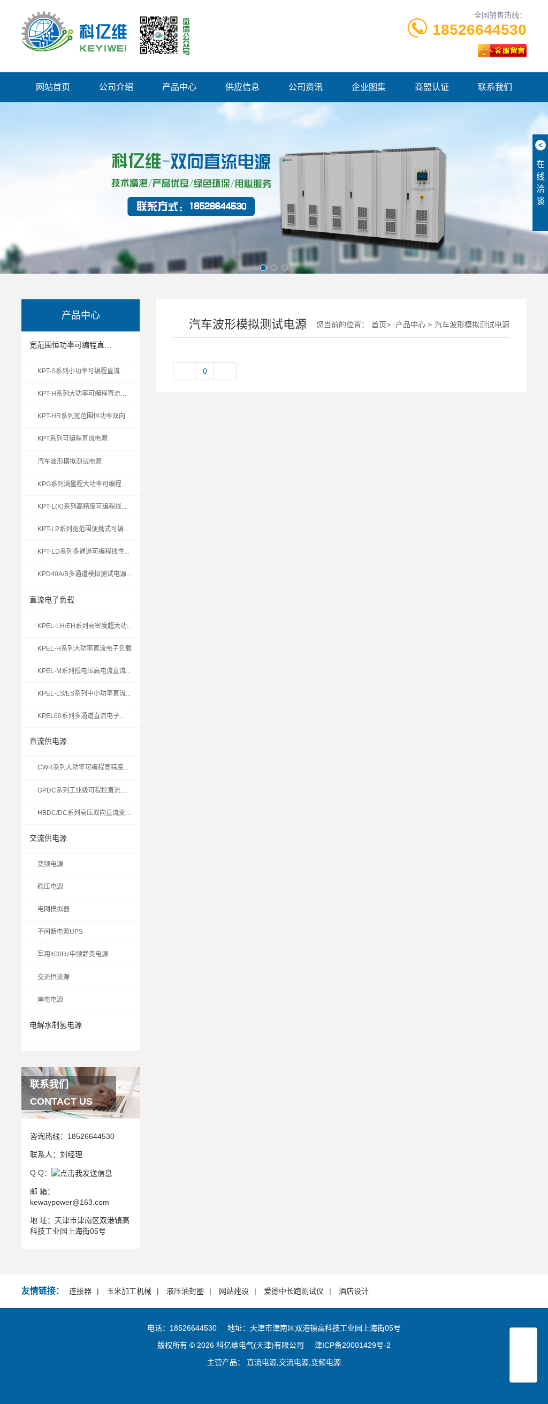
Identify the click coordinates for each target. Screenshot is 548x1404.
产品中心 (179, 87)
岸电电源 (50, 999)
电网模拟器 (53, 909)
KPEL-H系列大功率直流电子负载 (84, 648)
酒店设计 (354, 1291)
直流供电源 (48, 741)
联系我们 (495, 87)
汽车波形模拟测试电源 (69, 461)
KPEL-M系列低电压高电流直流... (84, 671)
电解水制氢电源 (55, 1025)
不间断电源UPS (60, 931)
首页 (378, 324)
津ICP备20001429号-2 (353, 1345)
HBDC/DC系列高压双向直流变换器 (87, 813)
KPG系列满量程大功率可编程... (81, 484)
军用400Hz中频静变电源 (72, 954)
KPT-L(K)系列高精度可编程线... (81, 506)
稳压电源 (50, 886)
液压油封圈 (185, 1291)
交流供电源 (48, 838)
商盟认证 (432, 87)
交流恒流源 (53, 977)
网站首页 (53, 87)
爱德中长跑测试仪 (294, 1291)
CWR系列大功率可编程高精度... (82, 767)
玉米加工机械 (128, 1291)
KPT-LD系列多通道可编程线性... (83, 551)
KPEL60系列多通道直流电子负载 (84, 716)
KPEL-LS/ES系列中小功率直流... (84, 693)
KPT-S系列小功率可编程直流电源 (85, 371)
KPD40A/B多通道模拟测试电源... (84, 574)
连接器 (80, 1291)
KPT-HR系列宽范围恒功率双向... (83, 416)
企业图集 (369, 87)
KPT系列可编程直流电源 (72, 438)
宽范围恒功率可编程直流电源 (78, 345)
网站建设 (234, 1291)
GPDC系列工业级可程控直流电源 (85, 790)
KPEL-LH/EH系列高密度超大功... (84, 626)
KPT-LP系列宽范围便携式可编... (82, 529)
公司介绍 (116, 87)
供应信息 (242, 87)
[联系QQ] (81, 1172)
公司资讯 (305, 87)
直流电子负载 (51, 599)
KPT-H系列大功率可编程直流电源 (85, 393)
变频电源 (50, 864)
